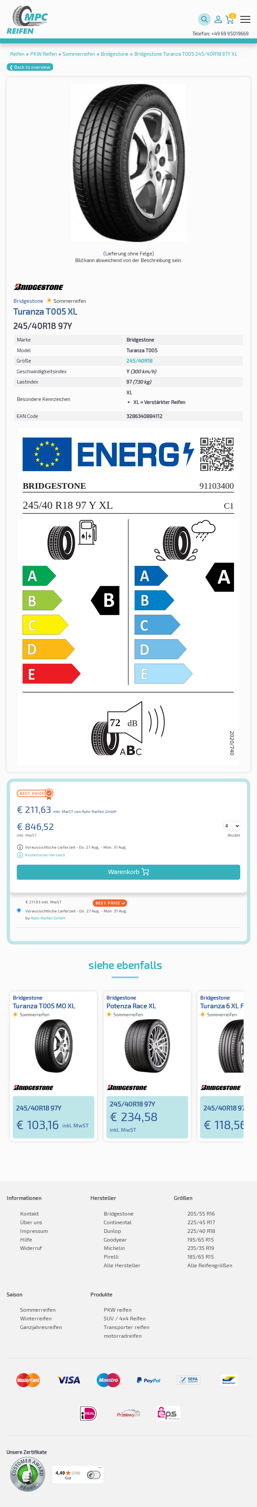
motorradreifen (123, 1335)
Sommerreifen (38, 1309)
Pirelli (111, 1256)
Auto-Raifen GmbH (47, 917)
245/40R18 (139, 361)
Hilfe (26, 1239)
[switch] (93, 1475)
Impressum (34, 1231)
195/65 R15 (200, 1239)
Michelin (114, 1248)
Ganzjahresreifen (41, 1327)
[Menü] (100, 1469)
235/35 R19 (200, 1248)
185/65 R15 (200, 1256)
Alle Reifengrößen (209, 1265)
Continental (118, 1222)
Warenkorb (124, 871)
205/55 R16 (201, 1213)
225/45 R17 (201, 1222)
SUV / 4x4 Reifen (125, 1318)
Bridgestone (119, 1213)
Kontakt (29, 1213)
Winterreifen (36, 1318)
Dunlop (112, 1231)
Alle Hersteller (122, 1265)
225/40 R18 (201, 1231)
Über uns (31, 1222)
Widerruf (31, 1248)
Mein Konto (218, 19)
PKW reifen (118, 1309)
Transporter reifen (126, 1327)
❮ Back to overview (30, 67)
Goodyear (115, 1239)
